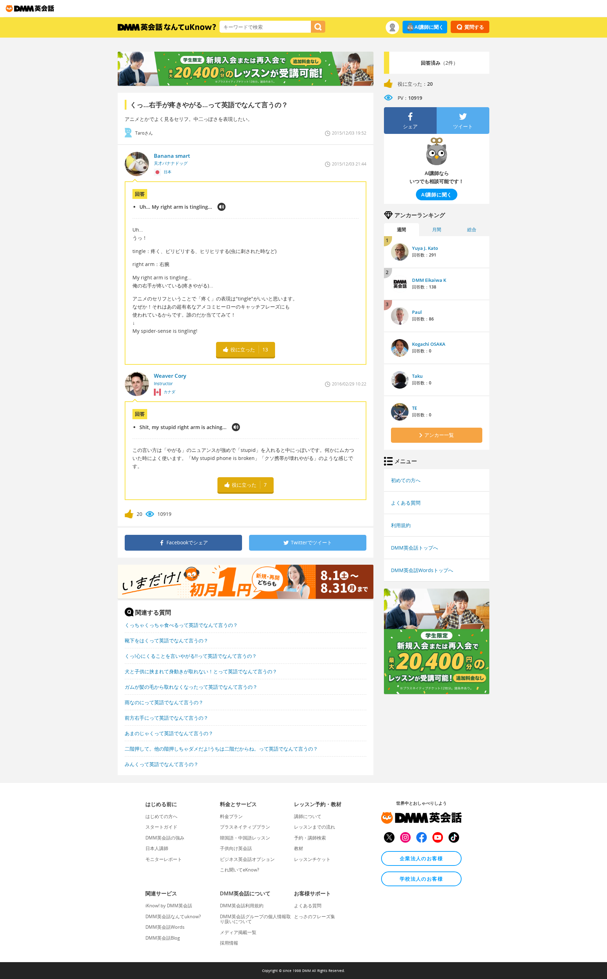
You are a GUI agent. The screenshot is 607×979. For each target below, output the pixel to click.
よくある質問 (405, 502)
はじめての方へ (161, 816)
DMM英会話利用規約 (241, 905)
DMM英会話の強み (164, 838)
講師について (307, 816)
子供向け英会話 (236, 848)
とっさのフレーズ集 (314, 916)
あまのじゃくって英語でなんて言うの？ (169, 733)
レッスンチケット (312, 859)
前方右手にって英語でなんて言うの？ (166, 717)
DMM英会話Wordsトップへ (422, 570)
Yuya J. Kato (425, 248)
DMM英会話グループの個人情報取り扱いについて (255, 919)
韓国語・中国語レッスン (245, 838)
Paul (417, 312)
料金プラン (231, 816)
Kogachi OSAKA (428, 344)
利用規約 (401, 525)
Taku (417, 376)
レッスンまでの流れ (314, 827)
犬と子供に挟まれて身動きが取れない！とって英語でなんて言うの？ (201, 671)
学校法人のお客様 (421, 878)
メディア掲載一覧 (238, 932)
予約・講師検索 (310, 838)
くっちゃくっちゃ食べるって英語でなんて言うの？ (181, 625)
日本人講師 (156, 848)
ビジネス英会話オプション (247, 859)
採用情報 (229, 943)
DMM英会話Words (164, 927)
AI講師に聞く (429, 27)
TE (414, 408)
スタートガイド (161, 827)
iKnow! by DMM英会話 (168, 905)
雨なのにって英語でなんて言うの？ (164, 702)
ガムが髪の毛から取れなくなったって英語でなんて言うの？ (191, 686)
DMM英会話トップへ (414, 547)
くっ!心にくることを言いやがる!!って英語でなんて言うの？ (191, 656)
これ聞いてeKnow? (239, 870)
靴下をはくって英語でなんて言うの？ (166, 640)
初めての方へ (405, 480)
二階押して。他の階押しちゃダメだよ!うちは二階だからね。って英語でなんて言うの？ (221, 748)
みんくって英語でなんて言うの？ (161, 764)
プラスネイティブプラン (245, 827)
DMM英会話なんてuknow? (173, 916)
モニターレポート (163, 859)
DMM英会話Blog (162, 938)
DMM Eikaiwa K (429, 280)
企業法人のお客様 (421, 858)
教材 (298, 848)
